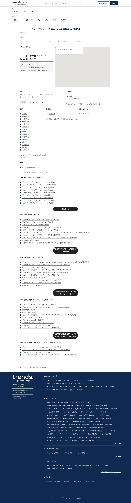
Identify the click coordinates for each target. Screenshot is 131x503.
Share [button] (25, 38)
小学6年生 (25, 129)
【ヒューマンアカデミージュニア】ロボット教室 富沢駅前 (41, 347)
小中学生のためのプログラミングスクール (22, 391)
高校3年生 (25, 150)
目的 (25, 12)
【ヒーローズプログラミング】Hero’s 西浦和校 (37, 198)
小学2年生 (25, 119)
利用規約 (79, 498)
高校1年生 (25, 145)
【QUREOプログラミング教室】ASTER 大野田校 (38, 325)
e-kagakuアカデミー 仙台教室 (32, 285)
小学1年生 (25, 116)
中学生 (24, 132)
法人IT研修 (118, 443)
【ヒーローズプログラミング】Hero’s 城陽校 (37, 195)
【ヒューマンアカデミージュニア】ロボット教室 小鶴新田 (41, 275)
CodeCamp (118, 456)
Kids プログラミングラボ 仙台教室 (33, 267)
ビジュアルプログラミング (78, 99)
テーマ (16, 12)
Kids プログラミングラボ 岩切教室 (33, 277)
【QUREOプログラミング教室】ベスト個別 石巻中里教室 (41, 235)
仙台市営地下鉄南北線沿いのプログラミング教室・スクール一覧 (65, 335)
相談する (114, 3)
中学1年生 (25, 134)
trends (24, 41)
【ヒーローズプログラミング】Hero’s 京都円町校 (38, 187)
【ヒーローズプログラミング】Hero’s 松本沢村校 (38, 193)
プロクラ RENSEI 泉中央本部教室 (33, 320)
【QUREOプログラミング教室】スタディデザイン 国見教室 (41, 283)
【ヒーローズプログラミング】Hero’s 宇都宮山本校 (39, 185)
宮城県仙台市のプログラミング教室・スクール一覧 (65, 292)
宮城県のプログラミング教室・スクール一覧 (65, 250)
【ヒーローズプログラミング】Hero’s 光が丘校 (37, 190)
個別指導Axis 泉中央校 (29, 310)
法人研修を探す (103, 3)
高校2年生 (25, 147)
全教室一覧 (65, 209)
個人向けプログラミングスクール (20, 397)
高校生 (24, 142)
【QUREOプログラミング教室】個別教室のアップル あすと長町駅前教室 (46, 265)
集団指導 (52, 114)
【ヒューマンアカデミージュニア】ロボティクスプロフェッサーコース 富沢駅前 (49, 315)
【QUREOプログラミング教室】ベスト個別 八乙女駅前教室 (41, 227)
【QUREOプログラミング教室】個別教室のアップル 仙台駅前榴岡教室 (45, 272)
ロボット (72, 96)
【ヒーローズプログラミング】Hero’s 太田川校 (37, 203)
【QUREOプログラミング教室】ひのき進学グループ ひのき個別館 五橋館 (46, 243)
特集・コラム (30, 20)
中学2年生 (25, 137)
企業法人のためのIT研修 (18, 385)
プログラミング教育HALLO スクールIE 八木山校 (38, 222)
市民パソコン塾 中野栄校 (30, 240)
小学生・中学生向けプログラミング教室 (111, 472)
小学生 (24, 114)
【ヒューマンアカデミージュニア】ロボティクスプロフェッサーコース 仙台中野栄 (49, 238)
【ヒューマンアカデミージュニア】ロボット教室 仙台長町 (41, 328)
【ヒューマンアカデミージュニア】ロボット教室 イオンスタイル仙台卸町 (46, 270)
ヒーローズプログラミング (51, 41)
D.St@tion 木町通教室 (29, 312)
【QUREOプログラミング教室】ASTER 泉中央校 (38, 323)
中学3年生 (25, 139)
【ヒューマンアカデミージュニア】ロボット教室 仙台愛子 (41, 280)
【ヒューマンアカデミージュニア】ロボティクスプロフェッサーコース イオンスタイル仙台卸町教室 (55, 232)
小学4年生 (25, 124)
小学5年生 (25, 127)
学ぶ (40, 20)
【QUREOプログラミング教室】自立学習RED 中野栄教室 (40, 220)
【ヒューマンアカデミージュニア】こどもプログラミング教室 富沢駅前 (46, 350)
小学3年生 (25, 121)
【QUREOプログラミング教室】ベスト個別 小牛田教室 (40, 230)
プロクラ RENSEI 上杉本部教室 (32, 317)
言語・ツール (34, 12)
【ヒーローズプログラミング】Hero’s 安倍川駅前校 (39, 182)
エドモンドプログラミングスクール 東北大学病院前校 (40, 305)
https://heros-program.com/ (31, 167)
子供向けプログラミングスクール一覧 (35, 41)
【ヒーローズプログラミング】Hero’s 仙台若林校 (38, 200)
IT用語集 (64, 20)
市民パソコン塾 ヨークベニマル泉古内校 (35, 225)
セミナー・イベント (51, 20)
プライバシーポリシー (70, 498)
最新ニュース (18, 20)
